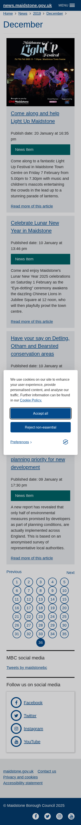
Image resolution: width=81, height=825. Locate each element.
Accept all (40, 413)
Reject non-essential (40, 427)
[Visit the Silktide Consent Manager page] (65, 442)
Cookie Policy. (31, 400)
